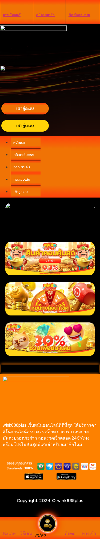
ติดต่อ (70, 533)
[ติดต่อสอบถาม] (71, 7)
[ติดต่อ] (70, 526)
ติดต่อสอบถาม (79, 15)
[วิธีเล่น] (26, 526)
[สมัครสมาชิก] (38, 7)
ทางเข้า (89, 533)
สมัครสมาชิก (45, 15)
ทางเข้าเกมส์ (12, 15)
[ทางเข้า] (89, 526)
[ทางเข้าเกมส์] (5, 7)
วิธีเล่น (26, 533)
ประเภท (8, 533)
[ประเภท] (8, 526)
